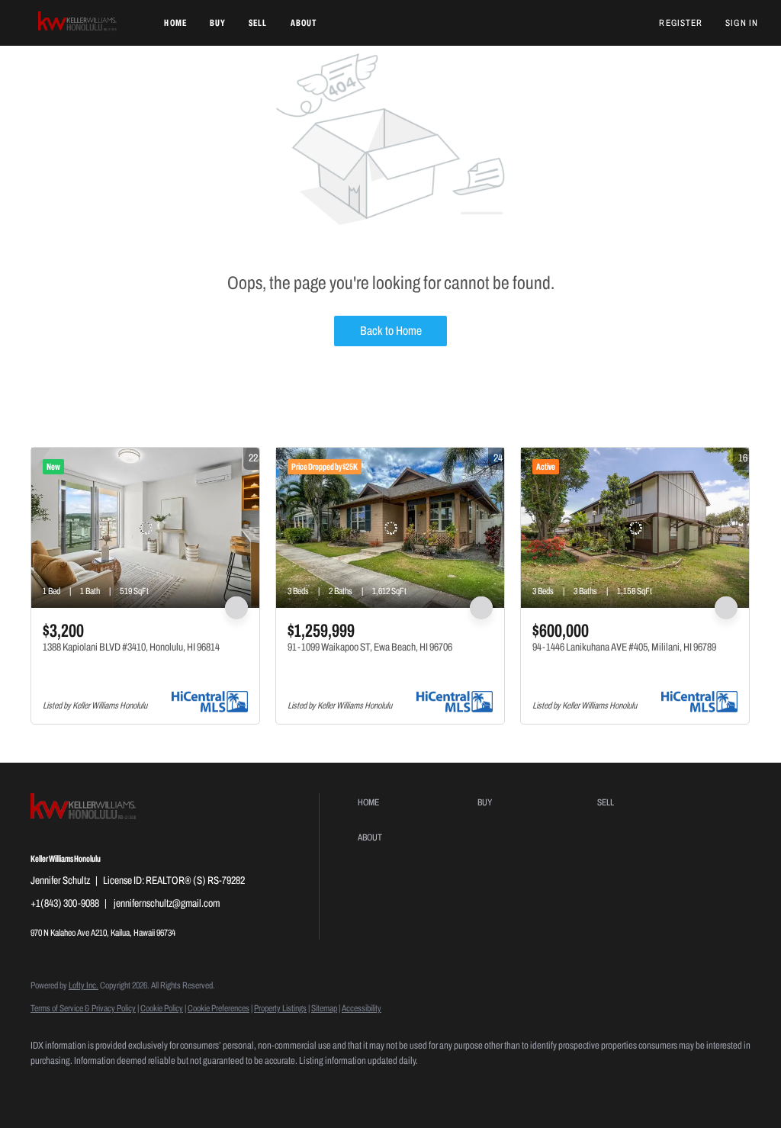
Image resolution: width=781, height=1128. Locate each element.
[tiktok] (181, 1087)
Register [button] (680, 23)
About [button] (304, 23)
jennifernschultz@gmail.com (167, 903)
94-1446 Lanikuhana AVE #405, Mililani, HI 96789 (624, 647)
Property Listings (280, 1008)
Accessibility (361, 1008)
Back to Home (391, 330)
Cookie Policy (161, 1008)
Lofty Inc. (83, 985)
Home (175, 23)
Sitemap (324, 1008)
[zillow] (93, 1087)
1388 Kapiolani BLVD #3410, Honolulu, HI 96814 (131, 647)
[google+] (225, 1087)
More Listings (725, 428)
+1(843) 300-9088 (65, 903)
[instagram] (137, 1087)
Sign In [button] (741, 23)
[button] (78, 22)
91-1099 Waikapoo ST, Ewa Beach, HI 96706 (370, 647)
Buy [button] (218, 23)
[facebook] (49, 1087)
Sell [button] (258, 23)
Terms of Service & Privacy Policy (83, 1008)
